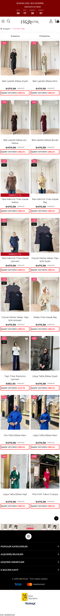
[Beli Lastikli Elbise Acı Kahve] (15, 117)
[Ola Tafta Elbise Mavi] (15, 412)
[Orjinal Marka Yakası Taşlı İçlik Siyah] (45, 235)
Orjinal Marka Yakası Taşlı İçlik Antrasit (15, 319)
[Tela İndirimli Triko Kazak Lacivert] (15, 235)
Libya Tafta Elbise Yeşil (15, 494)
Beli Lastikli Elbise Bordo (45, 140)
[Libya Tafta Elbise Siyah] (45, 353)
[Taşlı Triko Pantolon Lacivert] (15, 353)
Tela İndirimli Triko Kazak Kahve (15, 201)
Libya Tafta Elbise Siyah (45, 376)
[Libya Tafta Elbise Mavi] (45, 412)
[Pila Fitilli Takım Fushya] (45, 471)
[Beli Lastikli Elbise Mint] (45, 58)
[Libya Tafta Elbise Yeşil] (15, 471)
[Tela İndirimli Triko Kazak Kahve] (15, 176)
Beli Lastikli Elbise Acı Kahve (15, 141)
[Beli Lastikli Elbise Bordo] (45, 117)
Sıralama (15, 36)
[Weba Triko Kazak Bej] (45, 294)
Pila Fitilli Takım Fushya (45, 494)
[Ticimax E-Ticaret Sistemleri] (30, 603)
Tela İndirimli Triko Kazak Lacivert (15, 260)
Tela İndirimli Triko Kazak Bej (45, 201)
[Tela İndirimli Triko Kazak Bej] (45, 176)
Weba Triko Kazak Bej (45, 317)
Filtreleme (44, 36)
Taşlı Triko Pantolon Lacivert (15, 378)
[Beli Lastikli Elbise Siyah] (15, 58)
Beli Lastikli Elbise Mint (45, 81)
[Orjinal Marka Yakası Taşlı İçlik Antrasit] (15, 294)
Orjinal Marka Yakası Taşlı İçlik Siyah (45, 260)
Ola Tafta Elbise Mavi (15, 435)
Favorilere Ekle (26, 43)
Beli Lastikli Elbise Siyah (15, 81)
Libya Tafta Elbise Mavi (45, 435)
